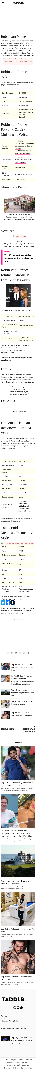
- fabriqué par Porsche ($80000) (19, 246)
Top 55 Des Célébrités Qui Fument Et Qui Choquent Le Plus (22, 667)
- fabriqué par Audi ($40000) (19, 244)
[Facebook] (8, 653)
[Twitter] (16, 653)
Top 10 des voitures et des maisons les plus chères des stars (22, 692)
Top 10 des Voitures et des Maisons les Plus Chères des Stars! (18, 258)
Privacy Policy (14, 1021)
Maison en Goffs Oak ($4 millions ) (19, 214)
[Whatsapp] (24, 653)
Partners (4, 1016)
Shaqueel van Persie (17, 392)
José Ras (16, 389)
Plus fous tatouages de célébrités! (26, 590)
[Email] (28, 653)
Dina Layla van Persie (17, 394)
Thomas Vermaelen (19, 411)
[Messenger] (12, 653)
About (3, 1018)
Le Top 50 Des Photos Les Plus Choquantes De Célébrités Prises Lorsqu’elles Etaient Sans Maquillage (17, 833)
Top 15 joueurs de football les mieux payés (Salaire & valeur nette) (21, 1040)
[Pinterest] (20, 653)
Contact (5, 1021)
